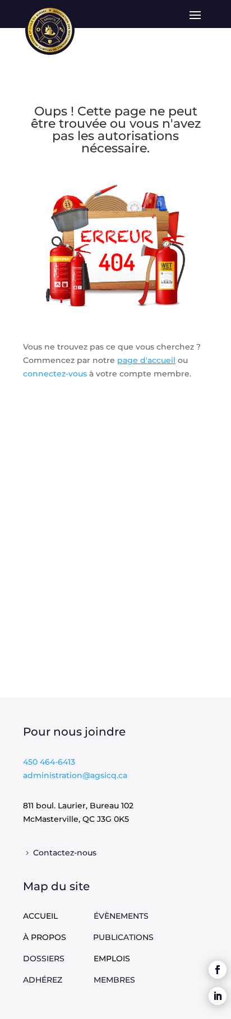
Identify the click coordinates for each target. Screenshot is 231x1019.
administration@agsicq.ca (75, 775)
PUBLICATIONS (123, 937)
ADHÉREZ (58, 980)
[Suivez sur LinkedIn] (218, 996)
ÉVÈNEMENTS (121, 916)
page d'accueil (146, 360)
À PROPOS (44, 937)
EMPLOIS (112, 958)
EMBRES (118, 980)
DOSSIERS (58, 958)
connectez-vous (56, 374)
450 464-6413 (49, 762)
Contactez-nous (64, 853)
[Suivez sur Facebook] (218, 970)
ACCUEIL (40, 916)
